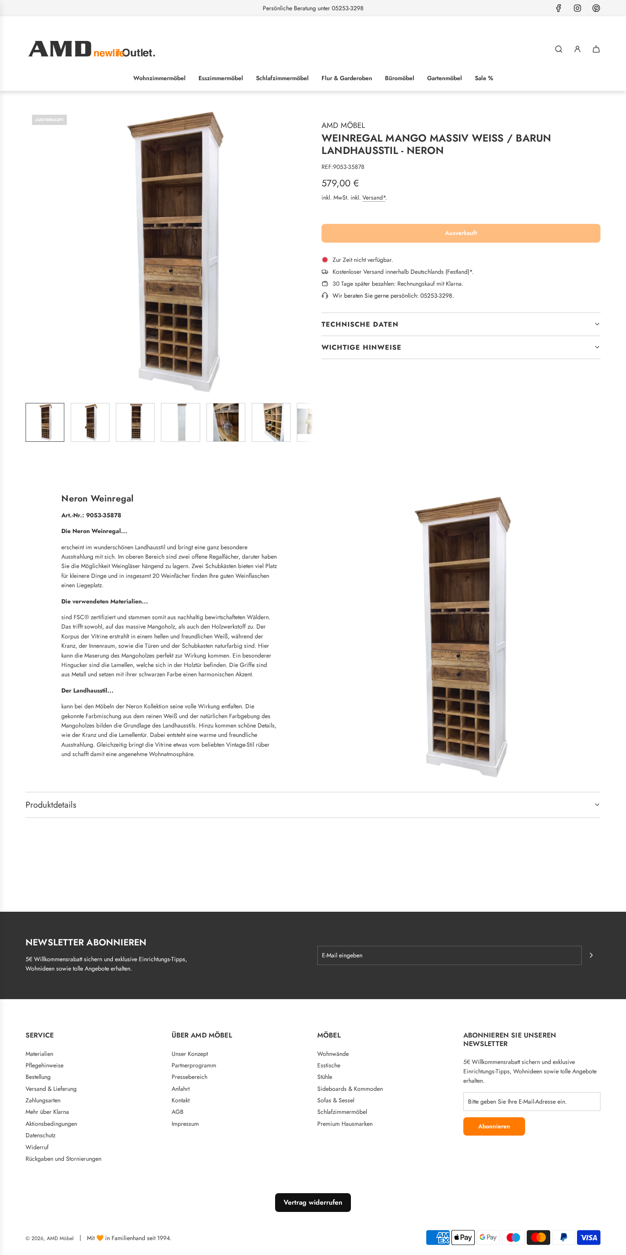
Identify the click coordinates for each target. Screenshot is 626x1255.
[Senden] (591, 955)
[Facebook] (558, 8)
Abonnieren (494, 1126)
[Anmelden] (577, 49)
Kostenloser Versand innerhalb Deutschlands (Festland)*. (403, 271)
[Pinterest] (596, 8)
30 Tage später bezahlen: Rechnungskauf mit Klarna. (398, 283)
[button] (32, 252)
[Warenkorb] (596, 49)
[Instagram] (577, 8)
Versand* (373, 197)
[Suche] (558, 49)
